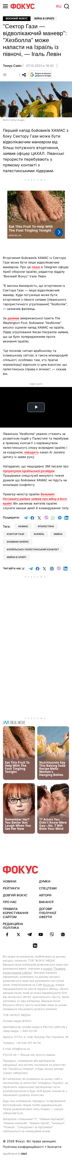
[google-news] (63, 934)
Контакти (54, 1147)
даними (13, 318)
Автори (45, 895)
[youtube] (40, 934)
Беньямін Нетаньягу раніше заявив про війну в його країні (35, 498)
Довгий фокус (15, 895)
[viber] (51, 934)
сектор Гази (16, 534)
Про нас (10, 902)
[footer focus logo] (20, 870)
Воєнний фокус (17, 18)
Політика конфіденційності (23, 1147)
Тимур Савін (12, 66)
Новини (9, 881)
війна (58, 534)
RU (58, 6)
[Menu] (5, 6)
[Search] (66, 6)
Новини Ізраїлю (18, 541)
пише (36, 267)
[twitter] (18, 934)
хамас (24, 526)
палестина (46, 526)
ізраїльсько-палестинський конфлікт (33, 549)
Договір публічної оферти (47, 913)
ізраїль (39, 534)
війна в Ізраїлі (17, 557)
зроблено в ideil (15, 1154)
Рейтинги (11, 888)
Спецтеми (48, 888)
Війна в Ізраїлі (44, 18)
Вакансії (46, 902)
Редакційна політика (13, 926)
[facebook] (7, 934)
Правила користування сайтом (15, 913)
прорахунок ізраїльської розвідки (29, 471)
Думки (44, 881)
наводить (31, 452)
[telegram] (29, 934)
